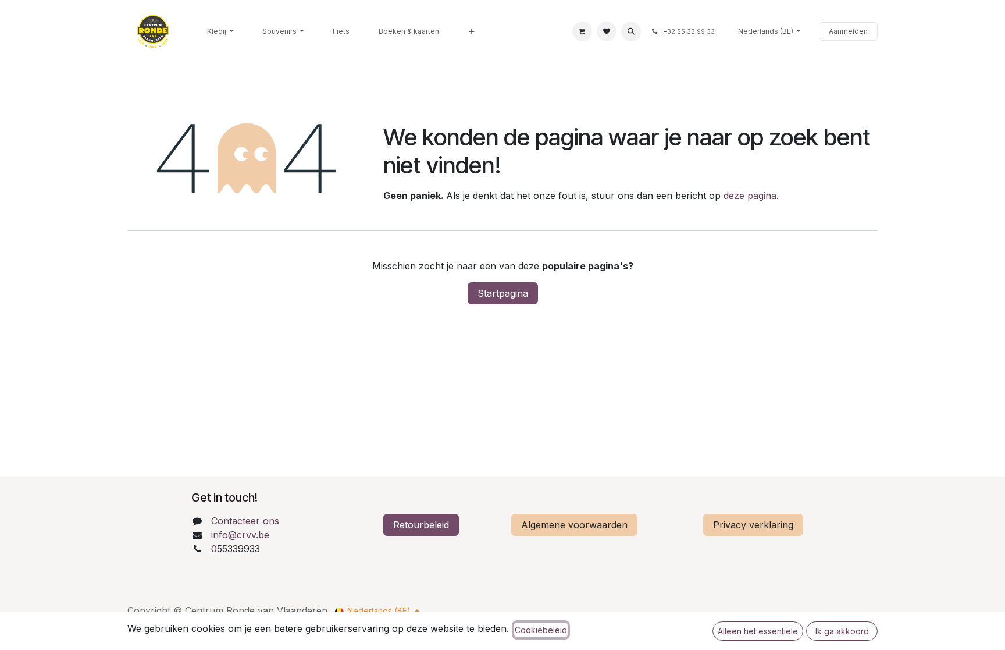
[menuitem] (220, 31)
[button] (631, 31)
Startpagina (502, 293)
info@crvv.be (240, 535)
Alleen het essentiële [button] (758, 631)
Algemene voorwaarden (574, 525)
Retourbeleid (421, 525)
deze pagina (750, 195)
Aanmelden (848, 31)
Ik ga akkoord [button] (842, 631)
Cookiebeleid (541, 630)
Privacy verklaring (753, 525)
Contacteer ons (245, 521)
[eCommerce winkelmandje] (582, 31)
